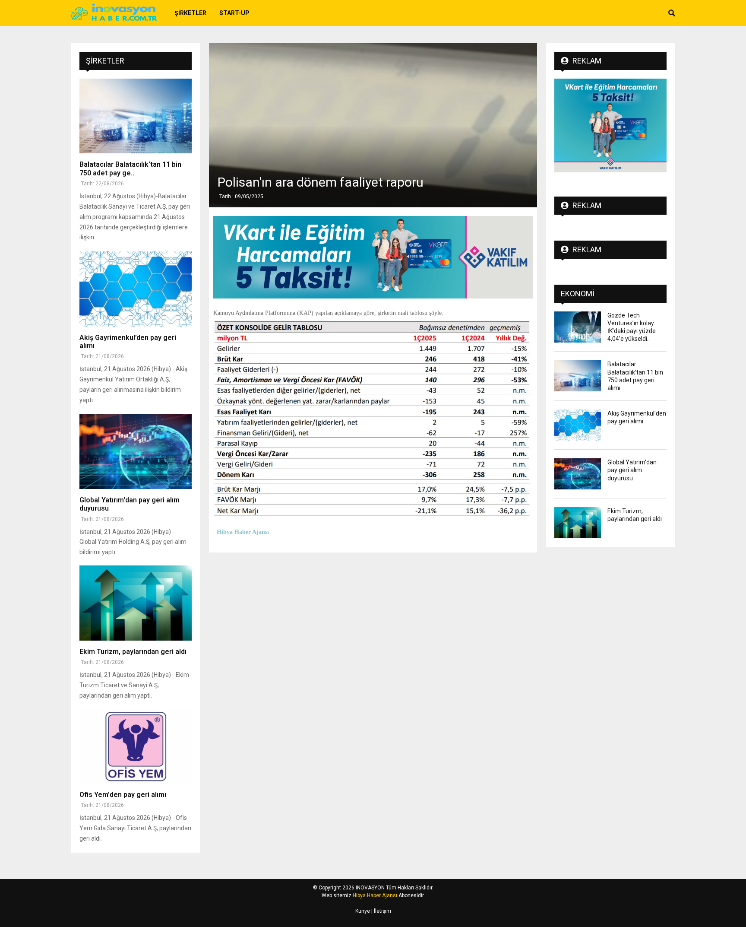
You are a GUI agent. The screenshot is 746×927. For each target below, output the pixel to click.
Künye (362, 911)
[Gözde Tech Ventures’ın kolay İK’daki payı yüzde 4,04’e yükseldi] (577, 327)
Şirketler (190, 13)
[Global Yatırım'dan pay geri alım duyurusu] (135, 451)
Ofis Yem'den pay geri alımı (122, 794)
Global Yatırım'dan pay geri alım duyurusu (632, 470)
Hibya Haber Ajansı (375, 895)
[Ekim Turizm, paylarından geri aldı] (135, 602)
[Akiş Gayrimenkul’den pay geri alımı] (135, 288)
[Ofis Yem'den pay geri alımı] (135, 746)
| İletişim (380, 911)
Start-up (234, 13)
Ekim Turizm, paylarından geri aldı (132, 652)
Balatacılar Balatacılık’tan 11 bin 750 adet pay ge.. (130, 168)
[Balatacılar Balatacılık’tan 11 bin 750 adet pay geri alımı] (135, 116)
